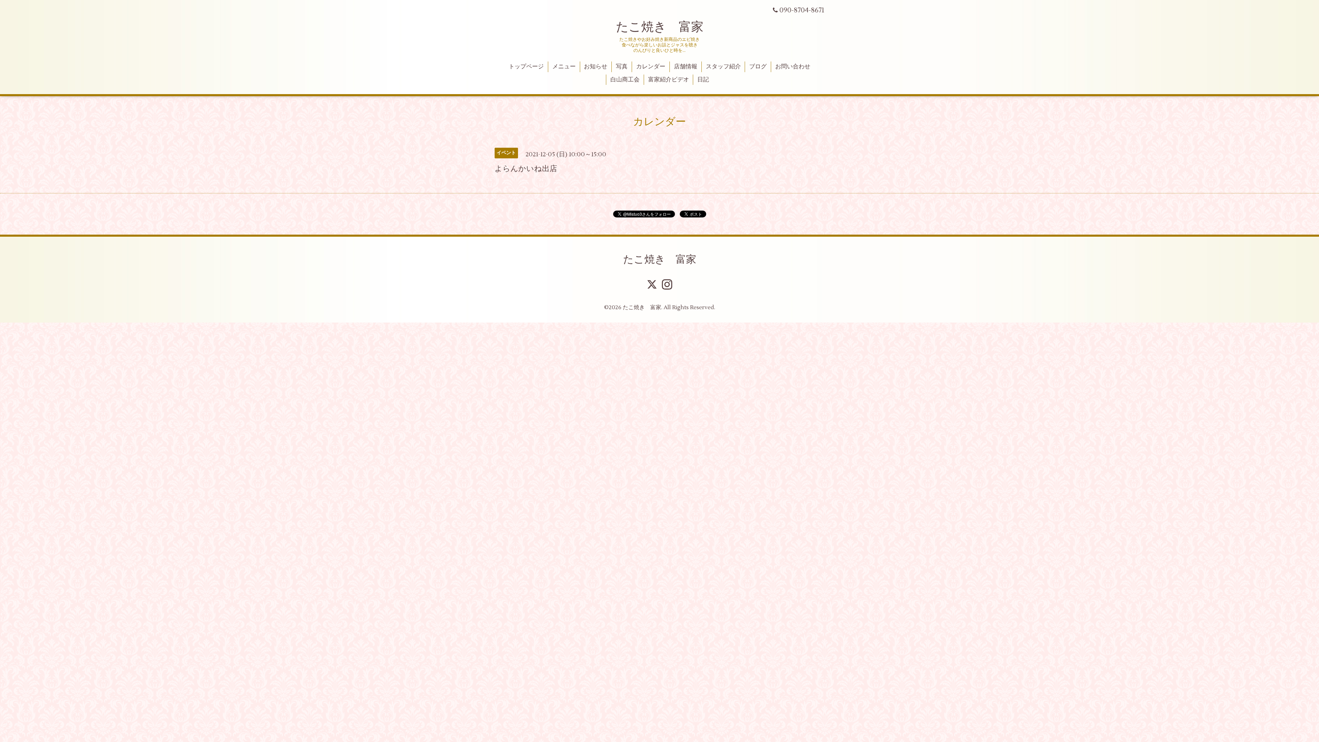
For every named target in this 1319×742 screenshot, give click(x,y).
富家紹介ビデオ (668, 79)
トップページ (526, 66)
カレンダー (650, 66)
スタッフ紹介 (723, 66)
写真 (622, 66)
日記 (703, 79)
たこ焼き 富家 (659, 27)
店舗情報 (685, 66)
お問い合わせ (792, 66)
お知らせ (595, 66)
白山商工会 (625, 79)
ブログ (758, 66)
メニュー (564, 66)
